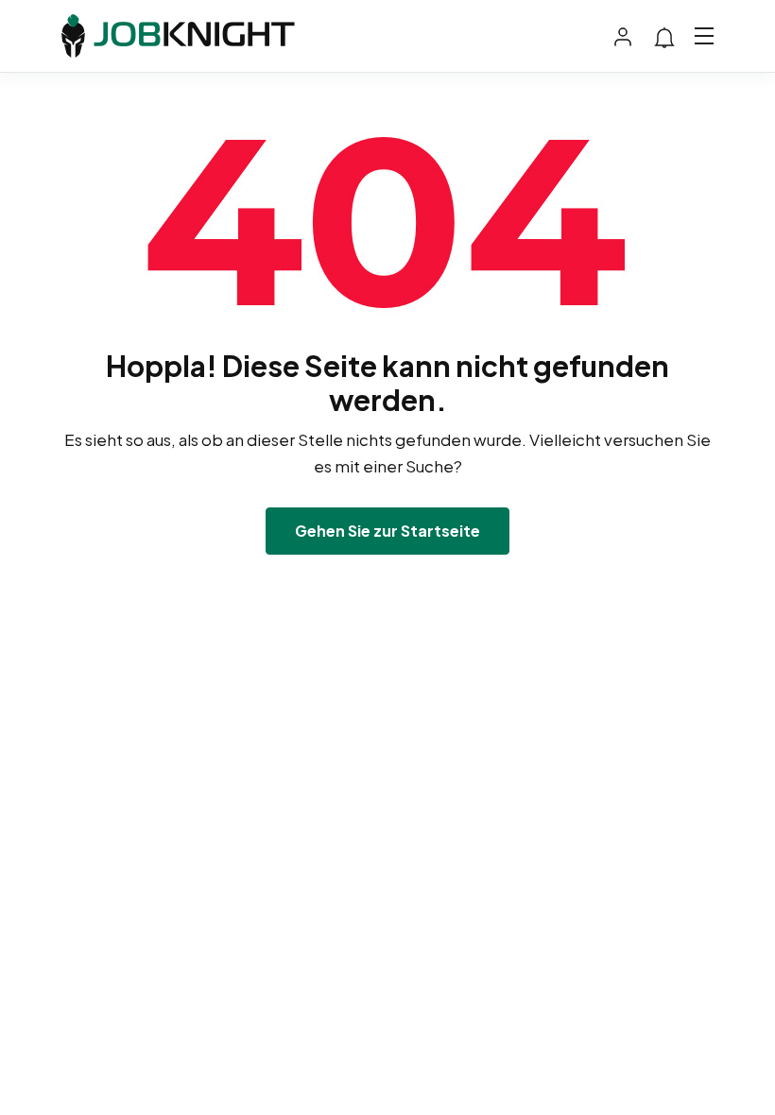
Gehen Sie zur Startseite (387, 530)
